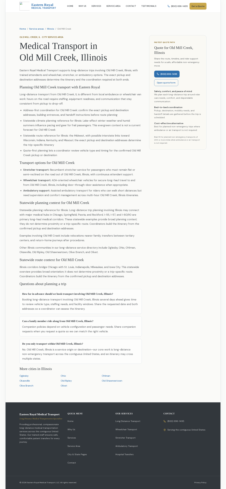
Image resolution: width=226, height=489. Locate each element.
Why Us (71, 429)
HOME (70, 6)
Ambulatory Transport (126, 446)
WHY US (82, 6)
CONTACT (131, 6)
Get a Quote (198, 6)
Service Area (73, 446)
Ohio (63, 375)
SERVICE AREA (113, 6)
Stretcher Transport (125, 437)
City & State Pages (77, 454)
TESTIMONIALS (148, 6)
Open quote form (166, 82)
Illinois (50, 28)
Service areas (36, 28)
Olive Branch (26, 385)
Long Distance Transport (127, 421)
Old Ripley (66, 380)
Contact (71, 462)
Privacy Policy (200, 482)
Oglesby (24, 375)
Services (71, 437)
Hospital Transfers (124, 454)
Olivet (64, 385)
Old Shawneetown (112, 380)
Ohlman (106, 375)
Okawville (25, 380)
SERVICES (96, 6)
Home (23, 28)
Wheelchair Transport (126, 429)
